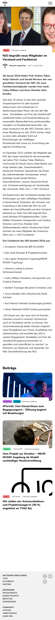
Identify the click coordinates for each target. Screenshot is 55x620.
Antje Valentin (10, 167)
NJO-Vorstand (41, 189)
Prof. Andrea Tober (24, 160)
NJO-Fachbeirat (25, 234)
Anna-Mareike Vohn (27, 223)
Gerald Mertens (28, 178)
